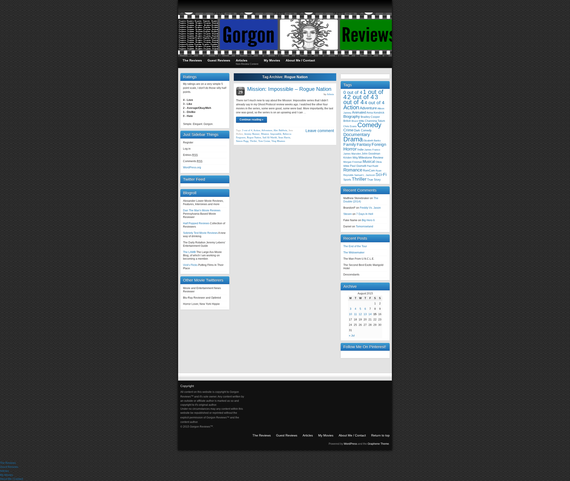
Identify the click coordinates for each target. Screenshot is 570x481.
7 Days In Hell (364, 214)
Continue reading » (251, 119)
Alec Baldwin (280, 130)
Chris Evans (350, 126)
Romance (352, 169)
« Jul (352, 335)
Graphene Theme (378, 443)
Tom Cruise (264, 141)
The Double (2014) (360, 200)
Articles (308, 435)
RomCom (369, 170)
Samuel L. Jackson (364, 175)
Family (349, 144)
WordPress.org (192, 167)
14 (370, 314)
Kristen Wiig (350, 157)
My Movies (325, 435)
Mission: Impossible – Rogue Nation (289, 89)
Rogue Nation (254, 137)
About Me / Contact (352, 435)
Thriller (359, 178)
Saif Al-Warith (270, 137)
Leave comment (319, 130)
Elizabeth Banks (372, 140)
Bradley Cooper (370, 116)
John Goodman (371, 153)
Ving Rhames (278, 141)
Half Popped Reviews (196, 223)
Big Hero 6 (368, 220)
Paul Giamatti (358, 165)
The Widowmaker (353, 252)
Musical (369, 161)
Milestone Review (370, 157)
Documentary (356, 134)
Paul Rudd (372, 166)
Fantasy (364, 144)
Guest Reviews (286, 435)
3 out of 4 (247, 130)
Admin (330, 94)
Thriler (253, 141)
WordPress (350, 443)
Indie (360, 149)
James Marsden (352, 153)
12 (360, 314)
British (347, 120)
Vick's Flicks (190, 265)
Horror (350, 148)
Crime (348, 130)
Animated (359, 112)
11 (355, 314)
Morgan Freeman (352, 162)
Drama (353, 139)
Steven (347, 214)
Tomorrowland (364, 226)
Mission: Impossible (271, 133)
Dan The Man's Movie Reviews (201, 210)
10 (350, 314)
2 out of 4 (360, 97)
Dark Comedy (363, 130)
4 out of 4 (374, 102)
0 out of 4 (352, 92)
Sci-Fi (381, 174)
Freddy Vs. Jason (370, 207)
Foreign (379, 144)
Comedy (369, 124)
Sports (347, 179)
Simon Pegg (242, 141)
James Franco (372, 149)
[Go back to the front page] (285, 34)
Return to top (380, 435)
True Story (374, 179)
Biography (351, 116)
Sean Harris (284, 137)
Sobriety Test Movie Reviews (200, 232)
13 (365, 314)
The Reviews (261, 435)
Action (256, 130)
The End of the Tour (355, 246)
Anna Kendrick (375, 112)
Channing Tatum (375, 120)
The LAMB (189, 252)
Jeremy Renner (252, 133)
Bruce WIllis (358, 121)
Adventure (266, 130)
